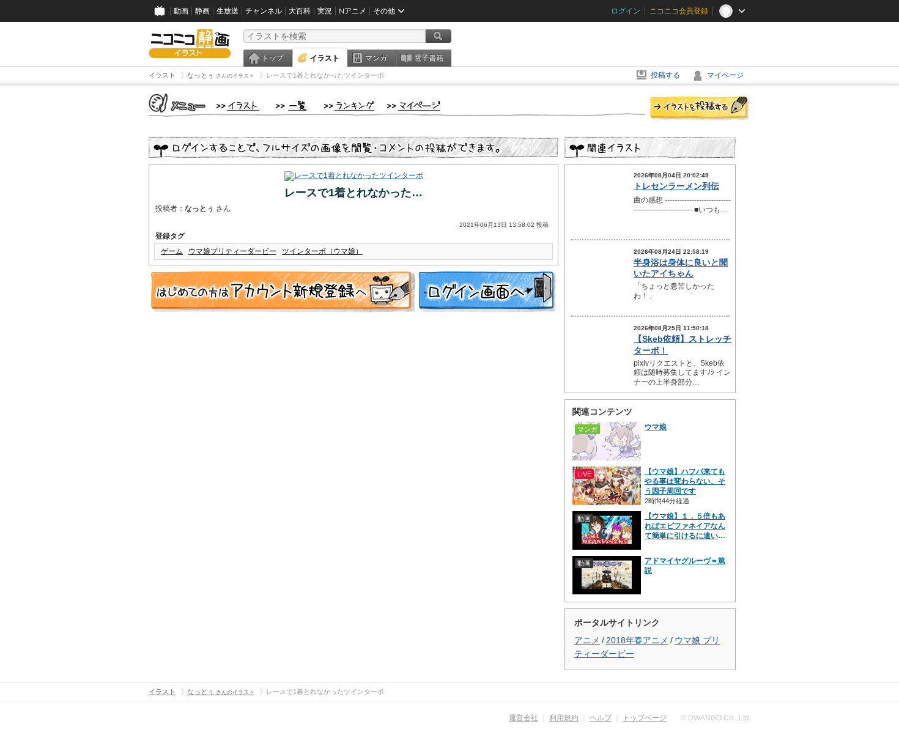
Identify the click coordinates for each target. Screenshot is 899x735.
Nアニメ (352, 11)
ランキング (350, 106)
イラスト (324, 58)
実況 (324, 11)
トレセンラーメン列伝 (676, 186)
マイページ (725, 75)
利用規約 (564, 718)
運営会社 (523, 718)
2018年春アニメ (637, 640)
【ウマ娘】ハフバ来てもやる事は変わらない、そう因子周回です (685, 481)
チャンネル (263, 11)
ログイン (625, 11)
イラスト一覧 (293, 106)
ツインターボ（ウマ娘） (322, 251)
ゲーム (172, 251)
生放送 (227, 11)
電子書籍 (428, 58)
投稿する (665, 75)
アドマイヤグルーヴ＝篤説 (685, 565)
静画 (202, 11)
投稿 (699, 109)
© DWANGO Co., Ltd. (716, 718)
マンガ (376, 58)
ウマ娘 (656, 427)
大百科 (300, 11)
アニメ (587, 640)
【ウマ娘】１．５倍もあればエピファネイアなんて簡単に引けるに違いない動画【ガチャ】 (685, 526)
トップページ (645, 718)
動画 (181, 11)
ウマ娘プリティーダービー (232, 251)
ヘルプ (601, 718)
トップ (272, 58)
